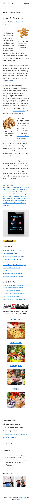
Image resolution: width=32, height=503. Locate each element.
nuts (27, 194)
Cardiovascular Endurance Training (13, 276)
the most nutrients (19, 111)
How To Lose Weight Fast (10, 253)
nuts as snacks (25, 198)
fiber (17, 189)
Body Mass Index (7, 271)
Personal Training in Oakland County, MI (14, 265)
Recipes (16, 388)
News (11, 185)
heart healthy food (19, 194)
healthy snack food (8, 194)
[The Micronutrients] (16, 353)
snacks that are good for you (17, 203)
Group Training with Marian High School (14, 299)
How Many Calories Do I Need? (11, 268)
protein (11, 81)
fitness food (23, 189)
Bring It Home (8, 3)
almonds (13, 187)
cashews (7, 189)
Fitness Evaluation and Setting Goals (13, 256)
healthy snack (22, 192)
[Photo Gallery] (9, 477)
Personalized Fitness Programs (12, 259)
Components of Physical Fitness (12, 250)
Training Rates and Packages (11, 262)
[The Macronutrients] (16, 330)
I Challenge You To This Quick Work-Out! (14, 293)
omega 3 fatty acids (8, 201)
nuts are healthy (15, 198)
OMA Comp (17, 499)
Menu (27, 3)
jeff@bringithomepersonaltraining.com (15, 434)
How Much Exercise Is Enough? (11, 290)
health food (6, 192)
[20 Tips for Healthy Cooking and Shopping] (16, 377)
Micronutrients (16, 342)
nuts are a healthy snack (10, 196)
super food (6, 205)
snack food (6, 203)
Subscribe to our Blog (9, 438)
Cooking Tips (16, 365)
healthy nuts (13, 192)
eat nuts (13, 189)
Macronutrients (16, 319)
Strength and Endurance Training (12, 273)
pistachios (18, 201)
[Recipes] (16, 400)
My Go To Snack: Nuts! (14, 18)
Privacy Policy (22, 497)
